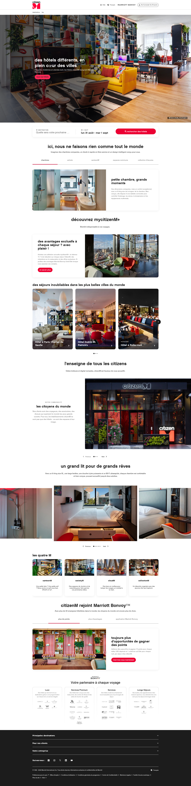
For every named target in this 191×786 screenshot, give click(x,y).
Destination (43, 130)
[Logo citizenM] (127, 5)
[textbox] (54, 132)
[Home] (36, 5)
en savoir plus (45, 270)
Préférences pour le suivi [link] (39, 775)
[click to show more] (158, 321)
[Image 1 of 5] (93, 546)
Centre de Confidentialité (110, 775)
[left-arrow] (86, 546)
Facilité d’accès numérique (141, 775)
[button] (111, 5)
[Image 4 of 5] (98, 546)
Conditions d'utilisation (68, 775)
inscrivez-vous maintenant (123, 660)
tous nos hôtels (42, 77)
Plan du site (36, 777)
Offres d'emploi (54, 775)
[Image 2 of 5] (95, 546)
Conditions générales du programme (89, 775)
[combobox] (54, 131)
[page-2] (95, 353)
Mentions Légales (125, 775)
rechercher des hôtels (137, 131)
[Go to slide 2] (95, 456)
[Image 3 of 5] (96, 546)
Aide (43, 777)
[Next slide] (104, 456)
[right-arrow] (106, 546)
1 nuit (85, 130)
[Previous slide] (86, 456)
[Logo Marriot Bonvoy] (95, 677)
